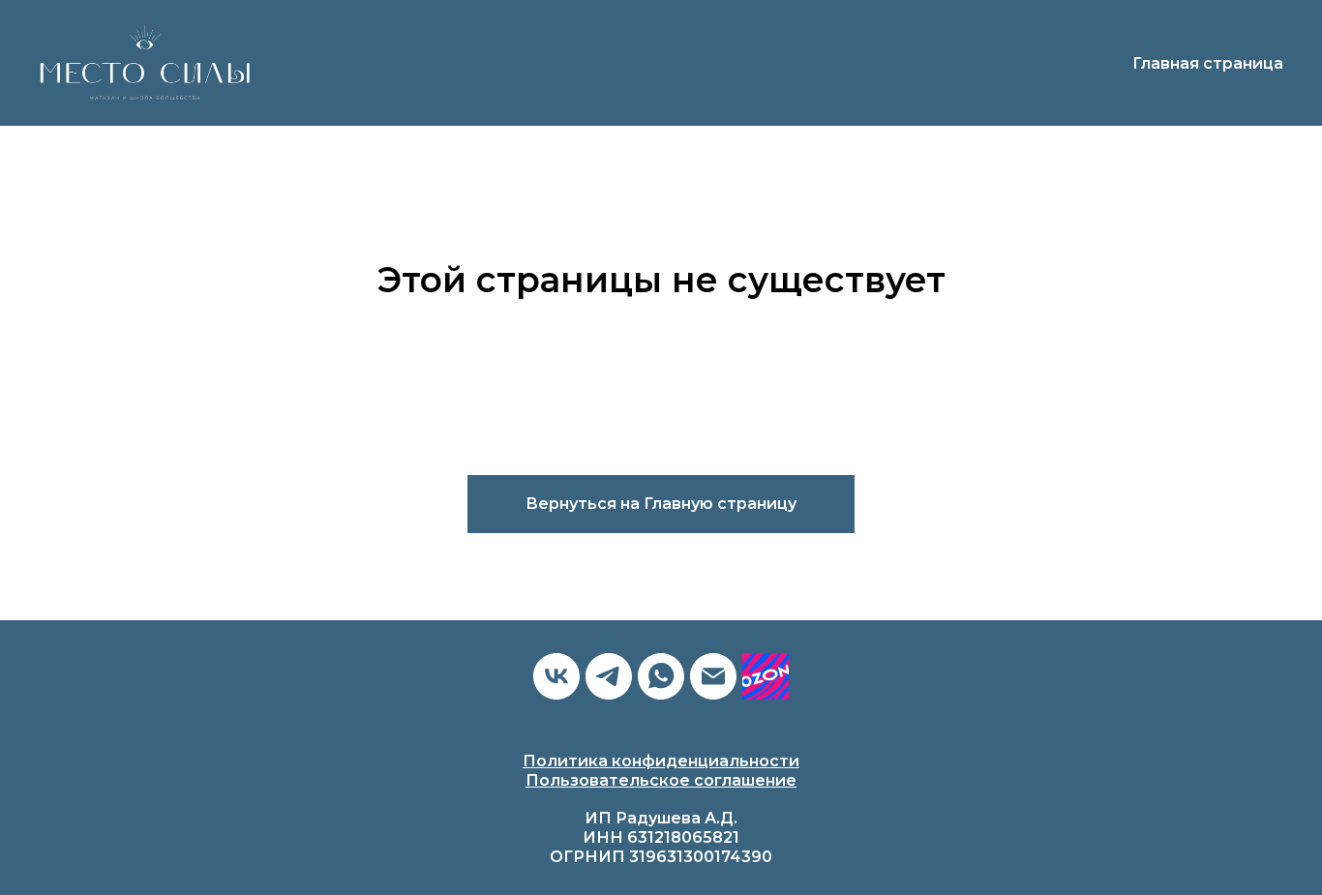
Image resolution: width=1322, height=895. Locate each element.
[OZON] (765, 676)
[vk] (556, 676)
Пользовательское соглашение (661, 780)
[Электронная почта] (713, 676)
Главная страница (1207, 63)
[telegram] (609, 676)
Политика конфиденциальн (641, 761)
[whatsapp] (661, 676)
